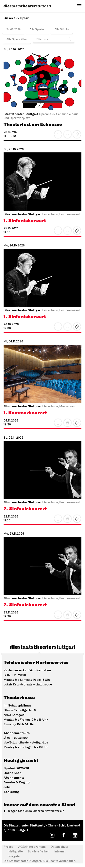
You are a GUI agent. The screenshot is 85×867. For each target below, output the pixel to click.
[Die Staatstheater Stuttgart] (27, 6)
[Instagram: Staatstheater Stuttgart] (52, 835)
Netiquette (15, 851)
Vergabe (14, 856)
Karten (76, 230)
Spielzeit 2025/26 (16, 768)
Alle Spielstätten (16, 39)
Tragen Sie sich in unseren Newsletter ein (36, 811)
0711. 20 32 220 (17, 738)
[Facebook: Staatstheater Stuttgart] (63, 835)
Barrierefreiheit (38, 851)
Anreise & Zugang (17, 782)
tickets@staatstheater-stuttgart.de (28, 684)
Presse (8, 847)
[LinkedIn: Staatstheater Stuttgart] (75, 835)
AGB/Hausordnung (32, 847)
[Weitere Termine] (67, 134)
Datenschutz (59, 847)
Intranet (59, 851)
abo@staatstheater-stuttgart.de (26, 742)
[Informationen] (57, 134)
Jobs (7, 787)
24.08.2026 (13, 29)
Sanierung (11, 792)
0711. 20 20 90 (16, 675)
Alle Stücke (61, 29)
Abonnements (14, 778)
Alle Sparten (37, 29)
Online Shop (12, 773)
